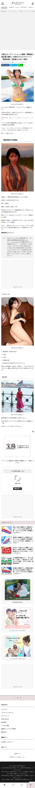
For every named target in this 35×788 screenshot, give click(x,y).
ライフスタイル (12, 11)
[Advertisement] (17, 30)
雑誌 (23, 62)
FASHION (11, 7)
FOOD (17, 7)
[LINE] (20, 65)
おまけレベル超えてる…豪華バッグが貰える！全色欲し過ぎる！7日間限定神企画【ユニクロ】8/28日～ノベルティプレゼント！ (23, 550)
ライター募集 (5, 725)
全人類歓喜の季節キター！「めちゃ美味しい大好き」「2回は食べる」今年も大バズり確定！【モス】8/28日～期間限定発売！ (23, 560)
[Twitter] (13, 65)
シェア (13, 786)
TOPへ (30, 786)
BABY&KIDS (23, 7)
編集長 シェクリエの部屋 (8, 728)
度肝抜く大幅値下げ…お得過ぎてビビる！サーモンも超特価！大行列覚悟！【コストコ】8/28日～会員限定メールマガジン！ (23, 540)
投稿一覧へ (17, 488)
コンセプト (4, 709)
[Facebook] (5, 65)
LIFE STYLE (4, 7)
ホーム (4, 786)
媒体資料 (3, 722)
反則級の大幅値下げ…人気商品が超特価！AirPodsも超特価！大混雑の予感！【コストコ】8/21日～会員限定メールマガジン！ (23, 570)
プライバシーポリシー (7, 712)
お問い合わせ (5, 719)
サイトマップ (5, 715)
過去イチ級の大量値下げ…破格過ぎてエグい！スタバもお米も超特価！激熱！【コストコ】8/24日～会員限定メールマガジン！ (23, 529)
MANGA (30, 7)
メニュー (22, 786)
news (25, 62)
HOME (4, 11)
